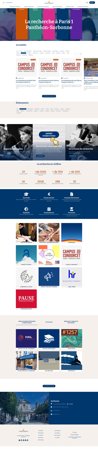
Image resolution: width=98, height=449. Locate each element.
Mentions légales (74, 434)
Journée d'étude (29, 110)
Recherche (40, 437)
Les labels (57, 437)
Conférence (68, 108)
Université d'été (65, 110)
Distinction (62, 51)
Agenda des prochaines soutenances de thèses (49, 214)
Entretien (67, 51)
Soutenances (49, 213)
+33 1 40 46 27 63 (56, 410)
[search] (87, 2)
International (41, 440)
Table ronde (58, 110)
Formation (40, 435)
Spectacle (52, 110)
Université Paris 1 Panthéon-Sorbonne (23, 436)
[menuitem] (14, 6)
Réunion (42, 108)
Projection (36, 110)
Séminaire (47, 110)
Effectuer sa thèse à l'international (26, 214)
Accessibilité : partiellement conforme (74, 437)
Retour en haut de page (49, 386)
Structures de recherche (43, 6)
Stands (47, 108)
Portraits (71, 213)
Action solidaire (23, 108)
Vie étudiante (57, 430)
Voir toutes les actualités (49, 96)
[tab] (27, 322)
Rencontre (42, 110)
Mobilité (26, 213)
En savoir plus (8, 155)
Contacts (75, 432)
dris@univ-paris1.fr (56, 414)
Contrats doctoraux (71, 198)
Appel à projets (55, 51)
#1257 (21, 51)
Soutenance (19, 112)
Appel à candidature (27, 51)
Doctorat (26, 198)
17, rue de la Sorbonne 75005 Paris (59, 404)
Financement (49, 198)
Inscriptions (57, 433)
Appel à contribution (47, 51)
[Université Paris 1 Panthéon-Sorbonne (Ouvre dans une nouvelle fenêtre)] (49, 2)
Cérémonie (57, 108)
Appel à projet (30, 108)
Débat (18, 110)
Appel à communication (37, 51)
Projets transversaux (29, 6)
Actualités (40, 430)
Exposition (22, 110)
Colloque (62, 108)
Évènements (41, 433)
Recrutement (37, 108)
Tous (17, 51)
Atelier (51, 108)
